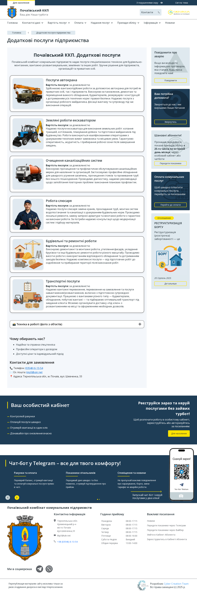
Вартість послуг (57, 22)
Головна (12, 22)
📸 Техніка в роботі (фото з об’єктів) (37, 324)
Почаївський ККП (34, 10)
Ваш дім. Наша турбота (34, 14)
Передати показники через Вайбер (165, 530)
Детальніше (170, 283)
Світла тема (181, 2)
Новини (170, 22)
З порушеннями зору (147, 2)
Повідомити (170, 80)
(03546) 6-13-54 (34, 368)
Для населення (21, 2)
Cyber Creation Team (176, 583)
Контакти (147, 12)
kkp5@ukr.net (34, 372)
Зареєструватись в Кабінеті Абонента (167, 539)
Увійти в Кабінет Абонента (161, 534)
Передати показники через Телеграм (166, 525)
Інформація (151, 22)
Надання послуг (100, 22)
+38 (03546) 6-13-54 (67, 541)
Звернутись (171, 121)
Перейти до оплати (170, 204)
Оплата (78, 22)
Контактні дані (31, 22)
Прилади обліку (126, 22)
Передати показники (170, 163)
